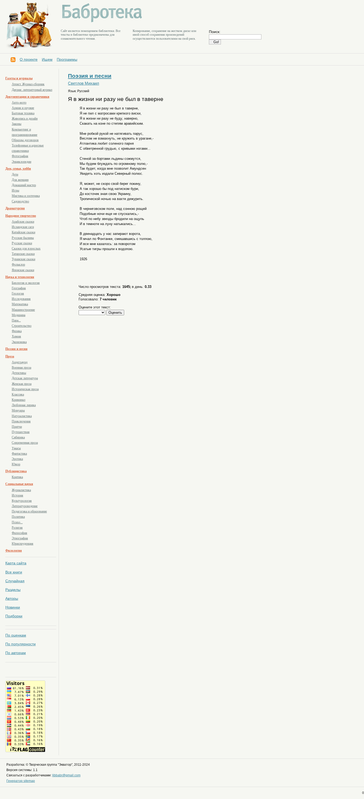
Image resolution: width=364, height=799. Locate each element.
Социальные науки (19, 484)
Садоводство (20, 201)
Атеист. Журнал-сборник (28, 84)
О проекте (29, 59)
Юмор (16, 464)
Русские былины (23, 237)
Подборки (13, 616)
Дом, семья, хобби (18, 168)
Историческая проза (25, 389)
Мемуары (18, 410)
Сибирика (18, 437)
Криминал (18, 399)
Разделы (13, 590)
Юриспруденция (22, 543)
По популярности (20, 644)
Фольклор (18, 264)
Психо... (17, 522)
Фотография (20, 156)
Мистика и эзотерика (26, 195)
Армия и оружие (23, 107)
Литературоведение (25, 506)
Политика (18, 516)
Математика (20, 304)
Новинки (12, 607)
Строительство (21, 325)
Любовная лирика (24, 405)
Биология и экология (26, 282)
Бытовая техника (23, 113)
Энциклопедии (21, 161)
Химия (16, 336)
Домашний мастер (24, 185)
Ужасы (16, 448)
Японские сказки (23, 270)
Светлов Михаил (83, 83)
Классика (18, 394)
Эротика (17, 458)
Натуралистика (22, 416)
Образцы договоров (25, 140)
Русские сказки (22, 243)
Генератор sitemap (20, 780)
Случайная (15, 581)
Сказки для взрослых (26, 248)
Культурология (22, 500)
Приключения (21, 421)
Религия (17, 527)
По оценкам (15, 635)
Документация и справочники (27, 96)
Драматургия (15, 208)
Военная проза (21, 367)
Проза (9, 356)
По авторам (15, 653)
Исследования (21, 298)
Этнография (20, 538)
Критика (17, 477)
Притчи (17, 426)
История (17, 495)
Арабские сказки (23, 221)
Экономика (19, 342)
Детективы (19, 372)
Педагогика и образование (29, 511)
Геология (18, 293)
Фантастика (19, 453)
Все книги (13, 572)
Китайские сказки (23, 232)
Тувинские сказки (23, 259)
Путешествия (21, 432)
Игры (15, 190)
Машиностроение (23, 309)
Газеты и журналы (19, 78)
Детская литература (25, 378)
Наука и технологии (19, 277)
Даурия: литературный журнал (32, 89)
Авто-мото (19, 102)
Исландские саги (23, 227)
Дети (15, 174)
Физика (17, 331)
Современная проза (25, 442)
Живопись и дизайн (25, 118)
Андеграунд (19, 362)
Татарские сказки (23, 253)
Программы (67, 59)
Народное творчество (20, 215)
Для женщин (20, 179)
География (19, 288)
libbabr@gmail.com (66, 775)
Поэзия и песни (16, 348)
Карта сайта (15, 563)
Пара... (16, 320)
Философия (19, 533)
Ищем (47, 59)
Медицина (18, 315)
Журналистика (21, 490)
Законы (16, 123)
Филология (13, 550)
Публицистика (16, 471)
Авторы (11, 598)
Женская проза (21, 383)
